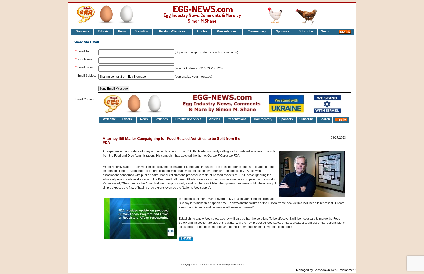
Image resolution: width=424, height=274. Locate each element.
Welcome (82, 31)
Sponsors (283, 31)
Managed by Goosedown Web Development (325, 270)
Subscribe (306, 31)
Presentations (227, 31)
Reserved (238, 264)
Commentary (257, 31)
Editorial (103, 31)
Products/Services (172, 31)
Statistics (141, 31)
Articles (201, 31)
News (122, 31)
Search (326, 31)
